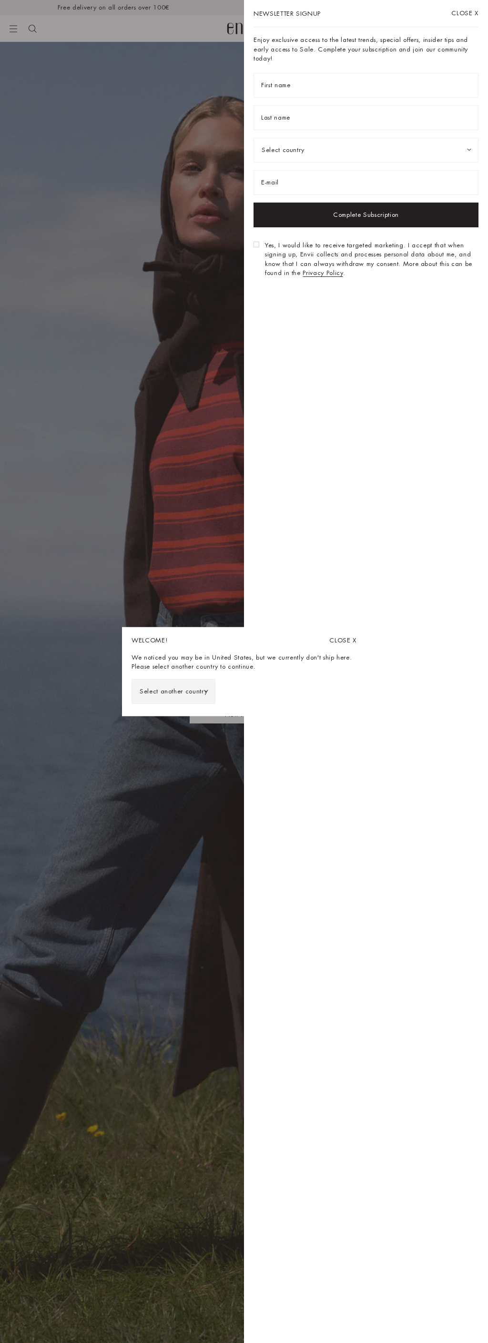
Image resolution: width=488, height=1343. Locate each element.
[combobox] (173, 691)
